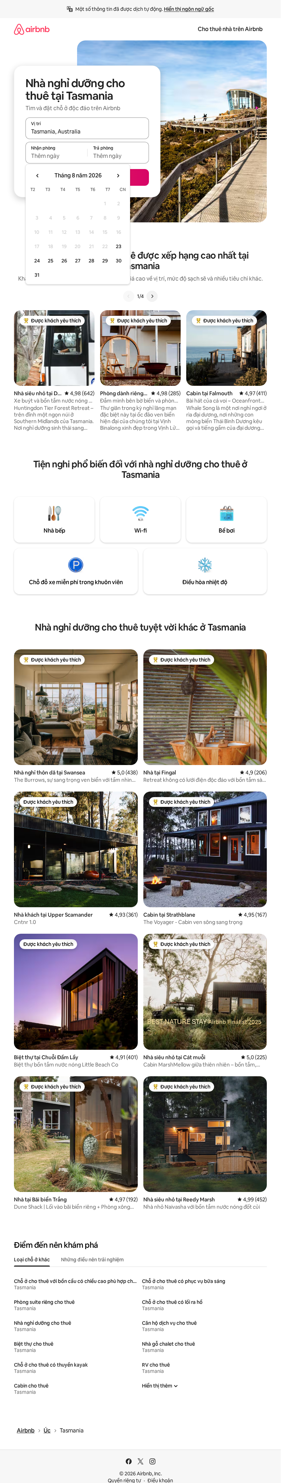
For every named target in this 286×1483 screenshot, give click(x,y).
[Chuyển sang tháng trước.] (38, 176)
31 (37, 275)
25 (50, 261)
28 (91, 261)
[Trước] (128, 296)
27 (78, 261)
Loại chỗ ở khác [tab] (32, 1259)
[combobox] (87, 131)
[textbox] (56, 156)
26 (64, 261)
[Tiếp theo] (152, 296)
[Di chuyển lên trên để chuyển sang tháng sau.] (118, 176)
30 (119, 261)
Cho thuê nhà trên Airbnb (230, 29)
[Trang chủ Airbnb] (32, 29)
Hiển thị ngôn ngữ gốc (189, 9)
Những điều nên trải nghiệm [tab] (92, 1259)
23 (118, 246)
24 (37, 261)
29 (105, 261)
